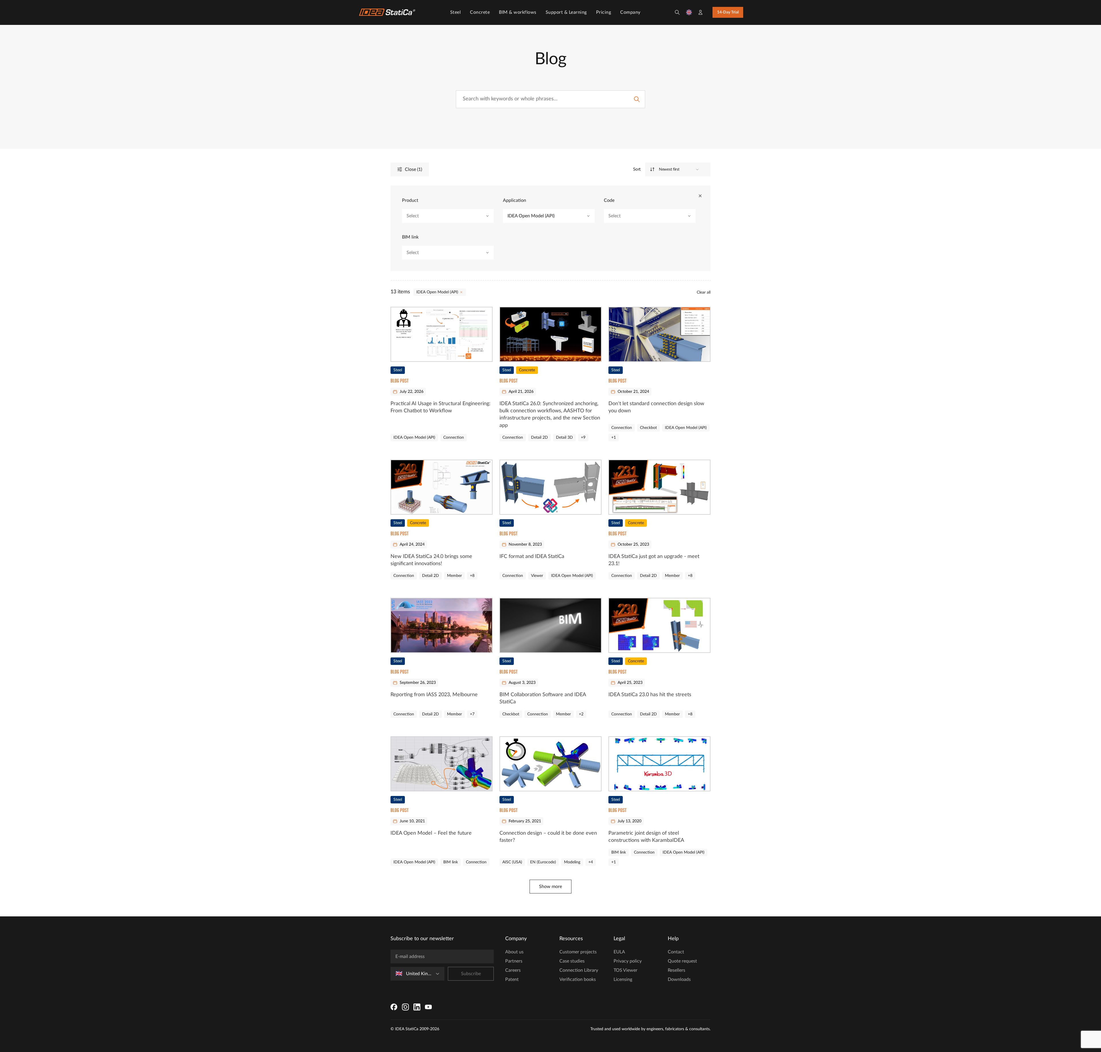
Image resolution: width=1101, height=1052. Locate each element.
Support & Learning (566, 12)
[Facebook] (394, 1007)
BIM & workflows (517, 12)
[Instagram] (405, 1007)
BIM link (410, 237)
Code (609, 200)
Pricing (603, 12)
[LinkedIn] (416, 1007)
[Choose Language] (689, 12)
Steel (455, 12)
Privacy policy (628, 961)
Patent (512, 979)
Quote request (682, 961)
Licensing (623, 979)
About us (514, 952)
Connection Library (578, 970)
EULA (619, 952)
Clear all (703, 292)
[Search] (677, 12)
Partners (513, 961)
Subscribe (471, 973)
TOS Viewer (625, 970)
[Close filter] (700, 195)
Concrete (480, 12)
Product (410, 200)
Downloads (679, 979)
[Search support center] (637, 99)
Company (630, 12)
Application (514, 200)
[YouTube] (428, 1007)
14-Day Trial (728, 12)
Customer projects (578, 952)
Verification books (577, 979)
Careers (513, 970)
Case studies (572, 961)
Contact (676, 952)
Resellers (676, 970)
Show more (550, 886)
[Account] (700, 12)
